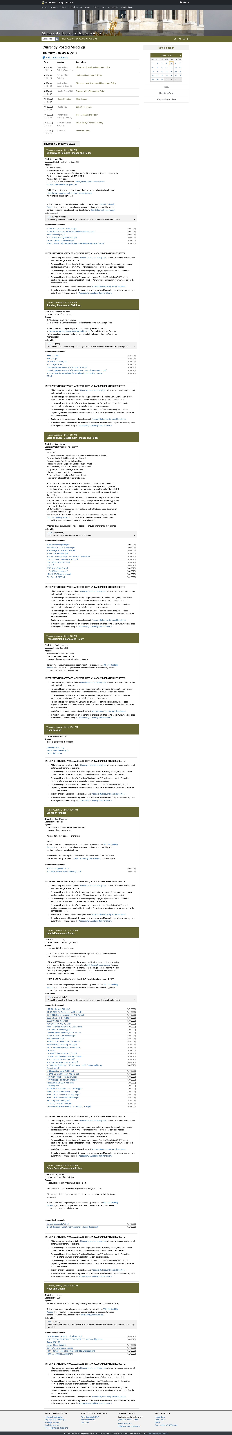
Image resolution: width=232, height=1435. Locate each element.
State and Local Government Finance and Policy (96, 83)
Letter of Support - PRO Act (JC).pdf (62, 1053)
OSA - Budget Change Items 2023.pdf (62, 559)
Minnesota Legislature (59, 2)
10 (162, 67)
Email (136, 1420)
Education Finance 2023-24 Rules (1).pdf (64, 871)
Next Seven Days (166, 93)
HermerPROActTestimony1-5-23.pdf (62, 1044)
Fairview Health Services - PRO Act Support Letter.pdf (69, 1106)
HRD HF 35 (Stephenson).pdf (59, 574)
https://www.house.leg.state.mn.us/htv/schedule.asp (69, 193)
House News (160, 1417)
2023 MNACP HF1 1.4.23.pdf (59, 1018)
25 (167, 76)
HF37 (50, 344)
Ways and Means (83, 131)
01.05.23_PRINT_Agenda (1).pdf (60, 240)
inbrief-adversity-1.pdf (56, 234)
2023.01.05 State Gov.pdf (57, 568)
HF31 (50, 1322)
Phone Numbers (124, 1423)
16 (157, 72)
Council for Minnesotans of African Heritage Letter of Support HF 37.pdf (77, 370)
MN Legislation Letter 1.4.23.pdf (60, 1071)
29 (153, 80)
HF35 (50, 533)
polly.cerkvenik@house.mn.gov (87, 858)
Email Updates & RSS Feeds (166, 1425)
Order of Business (54, 753)
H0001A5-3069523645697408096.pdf (63, 1097)
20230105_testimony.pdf (57, 1021)
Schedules (72, 7)
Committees (85, 7)
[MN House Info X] (175, 39)
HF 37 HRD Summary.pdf (57, 361)
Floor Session (81, 99)
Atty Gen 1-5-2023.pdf (56, 577)
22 (153, 76)
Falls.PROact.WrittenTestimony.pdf (61, 1036)
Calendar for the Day (55, 748)
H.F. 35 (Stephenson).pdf (57, 571)
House (44, 7)
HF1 (49, 217)
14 (180, 67)
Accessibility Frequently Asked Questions (109, 286)
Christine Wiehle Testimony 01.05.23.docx (64, 1033)
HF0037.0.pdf (53, 355)
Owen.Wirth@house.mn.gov (92, 1315)
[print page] (188, 39)
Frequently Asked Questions (56, 1428)
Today (166, 87)
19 (171, 72)
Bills (95, 7)
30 (157, 80)
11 (167, 67)
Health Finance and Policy (87, 115)
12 (171, 67)
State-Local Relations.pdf (57, 553)
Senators (85, 1422)
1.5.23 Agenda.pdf (54, 364)
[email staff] (184, 39)
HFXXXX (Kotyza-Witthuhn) (58, 1009)
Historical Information (54, 1417)
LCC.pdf (50, 565)
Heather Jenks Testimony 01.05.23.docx (63, 1041)
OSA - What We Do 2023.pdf (58, 562)
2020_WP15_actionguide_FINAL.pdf (62, 237)
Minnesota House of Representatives (74, 32)
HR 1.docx (51, 1050)
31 (162, 80)
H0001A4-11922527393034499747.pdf (63, 1095)
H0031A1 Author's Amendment (60, 1354)
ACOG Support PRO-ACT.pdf (58, 1024)
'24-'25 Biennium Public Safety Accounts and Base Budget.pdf (72, 1227)
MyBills (158, 1422)
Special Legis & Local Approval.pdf (61, 550)
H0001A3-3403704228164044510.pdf (63, 1092)
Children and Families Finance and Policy (93, 67)
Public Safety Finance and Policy (89, 123)
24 (162, 76)
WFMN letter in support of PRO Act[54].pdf (64, 1089)
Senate (53, 7)
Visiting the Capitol (52, 1422)
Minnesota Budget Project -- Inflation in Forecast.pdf (68, 556)
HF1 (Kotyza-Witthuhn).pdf (58, 1100)
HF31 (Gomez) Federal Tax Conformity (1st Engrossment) (71, 1351)
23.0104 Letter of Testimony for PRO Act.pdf (65, 1015)
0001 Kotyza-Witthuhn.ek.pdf (59, 1103)
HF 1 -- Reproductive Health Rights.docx (63, 1047)
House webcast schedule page (93, 258)
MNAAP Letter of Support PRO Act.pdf (63, 1074)
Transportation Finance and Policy (90, 91)
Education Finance (84, 107)
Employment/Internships (55, 1420)
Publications (126, 7)
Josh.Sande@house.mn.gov (98, 965)
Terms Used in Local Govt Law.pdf (61, 547)
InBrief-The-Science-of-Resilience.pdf (62, 229)
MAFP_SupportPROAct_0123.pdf (61, 1059)
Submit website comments (129, 1426)
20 (176, 72)
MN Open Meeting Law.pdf (58, 544)
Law (103, 7)
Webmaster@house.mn (158, 1433)
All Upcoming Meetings (166, 99)
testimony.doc (53, 1086)
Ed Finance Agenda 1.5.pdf (58, 868)
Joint (62, 7)
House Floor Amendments (58, 750)
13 (176, 67)
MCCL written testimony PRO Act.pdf (62, 1062)
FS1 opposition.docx (55, 1039)
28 (180, 76)
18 (167, 72)
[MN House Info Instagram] (179, 39)
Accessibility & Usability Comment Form (95, 293)
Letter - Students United (56, 1345)
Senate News (160, 1420)
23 (157, 76)
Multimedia (113, 7)
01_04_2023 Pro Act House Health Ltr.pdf (64, 1012)
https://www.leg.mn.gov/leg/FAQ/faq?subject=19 (69, 331)
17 (162, 72)
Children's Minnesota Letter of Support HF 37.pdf (67, 367)
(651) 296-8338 (124, 1420)
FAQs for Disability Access (57, 517)
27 (176, 76)
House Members (88, 1420)
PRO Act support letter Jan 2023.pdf (62, 1080)
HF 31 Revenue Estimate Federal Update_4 (64, 1336)
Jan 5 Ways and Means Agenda (60, 1348)
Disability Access (52, 1425)
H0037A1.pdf (52, 358)
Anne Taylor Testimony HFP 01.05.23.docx (64, 1027)
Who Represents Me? (90, 1417)
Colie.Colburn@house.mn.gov (102, 210)
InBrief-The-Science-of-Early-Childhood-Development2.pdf (71, 232)
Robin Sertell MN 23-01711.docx (60, 1083)
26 (171, 76)
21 (180, 72)
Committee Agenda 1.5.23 (58, 1224)
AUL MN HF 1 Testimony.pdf (58, 1030)
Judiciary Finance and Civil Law (89, 75)
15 (153, 72)
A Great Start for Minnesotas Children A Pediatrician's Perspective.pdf (75, 243)
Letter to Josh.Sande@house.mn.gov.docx (64, 1056)
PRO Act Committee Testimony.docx (62, 1077)
